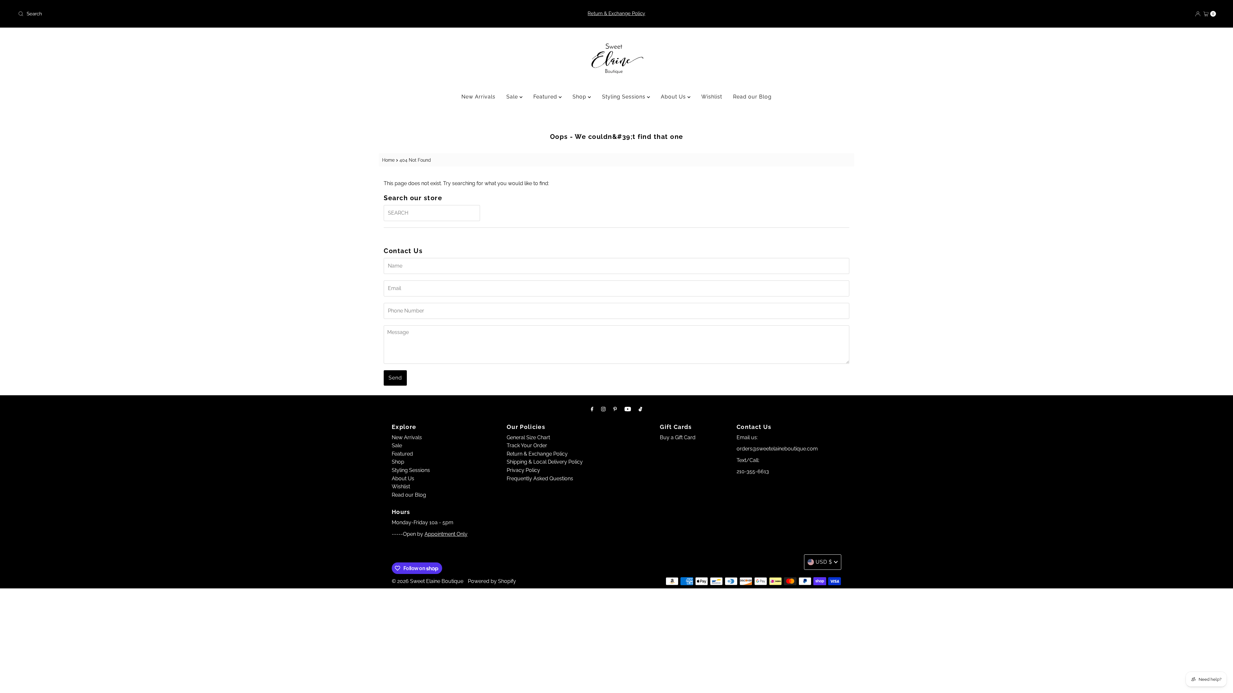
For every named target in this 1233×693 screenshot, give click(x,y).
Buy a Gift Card (677, 437)
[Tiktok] (640, 409)
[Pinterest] (615, 409)
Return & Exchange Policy (616, 13)
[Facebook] (592, 409)
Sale (513, 97)
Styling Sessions (624, 97)
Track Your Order (527, 445)
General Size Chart (528, 437)
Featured (546, 97)
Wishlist (711, 97)
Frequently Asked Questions (540, 478)
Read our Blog (752, 97)
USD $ (824, 562)
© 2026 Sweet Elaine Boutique (427, 581)
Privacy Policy (523, 470)
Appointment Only (446, 534)
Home (388, 160)
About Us (674, 97)
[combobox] (214, 13)
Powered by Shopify (492, 581)
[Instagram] (603, 409)
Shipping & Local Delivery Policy (545, 462)
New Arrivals (478, 97)
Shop (580, 97)
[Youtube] (628, 409)
